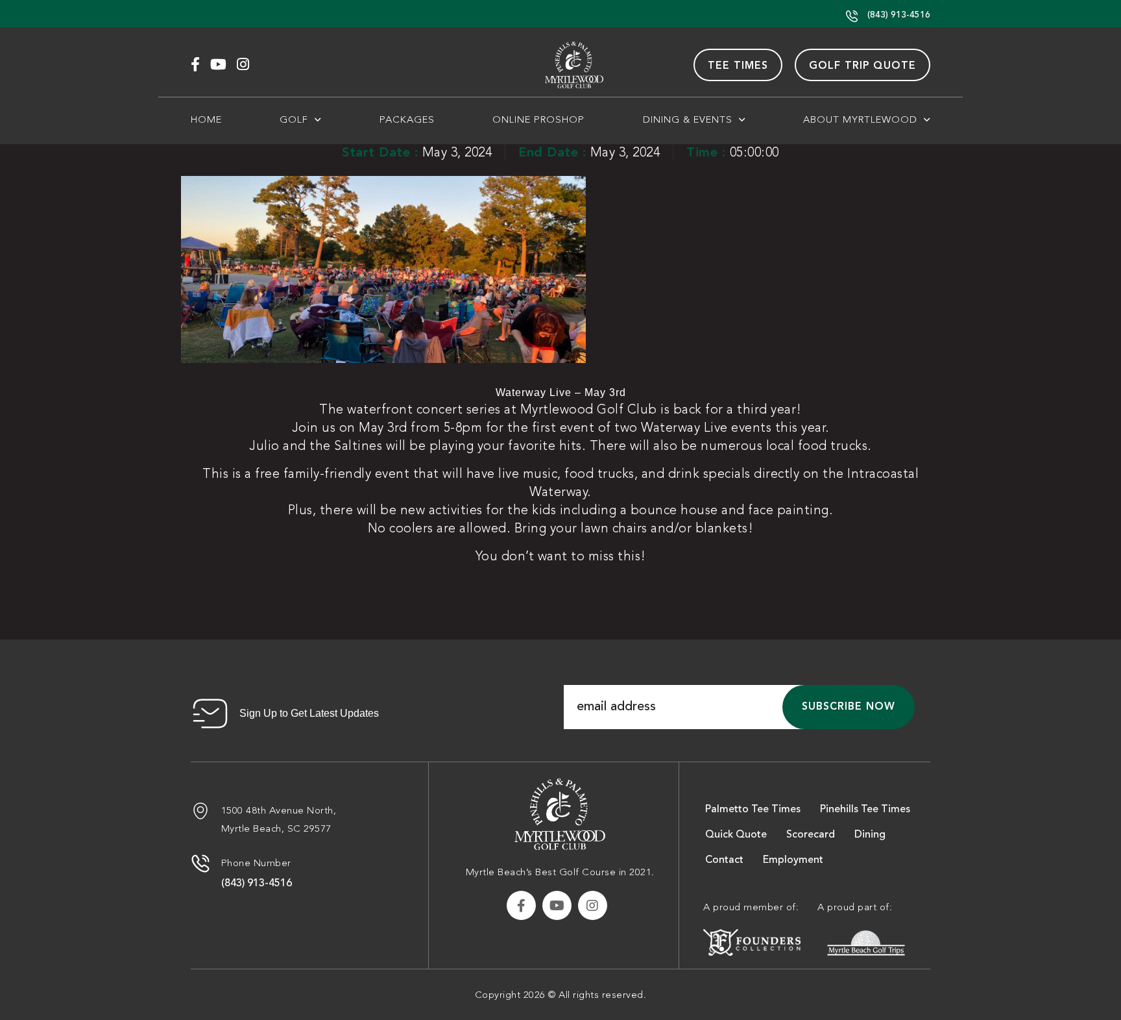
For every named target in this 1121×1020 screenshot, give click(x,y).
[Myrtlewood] (559, 812)
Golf (294, 119)
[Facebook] (195, 64)
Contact (724, 859)
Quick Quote (736, 834)
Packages (407, 119)
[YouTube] (218, 64)
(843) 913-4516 (897, 14)
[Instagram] (243, 64)
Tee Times (738, 65)
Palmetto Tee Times (753, 808)
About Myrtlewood (860, 119)
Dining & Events (687, 119)
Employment (793, 859)
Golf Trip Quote (862, 65)
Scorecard (810, 834)
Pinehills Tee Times (865, 808)
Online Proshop (538, 119)
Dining (870, 834)
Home (206, 119)
